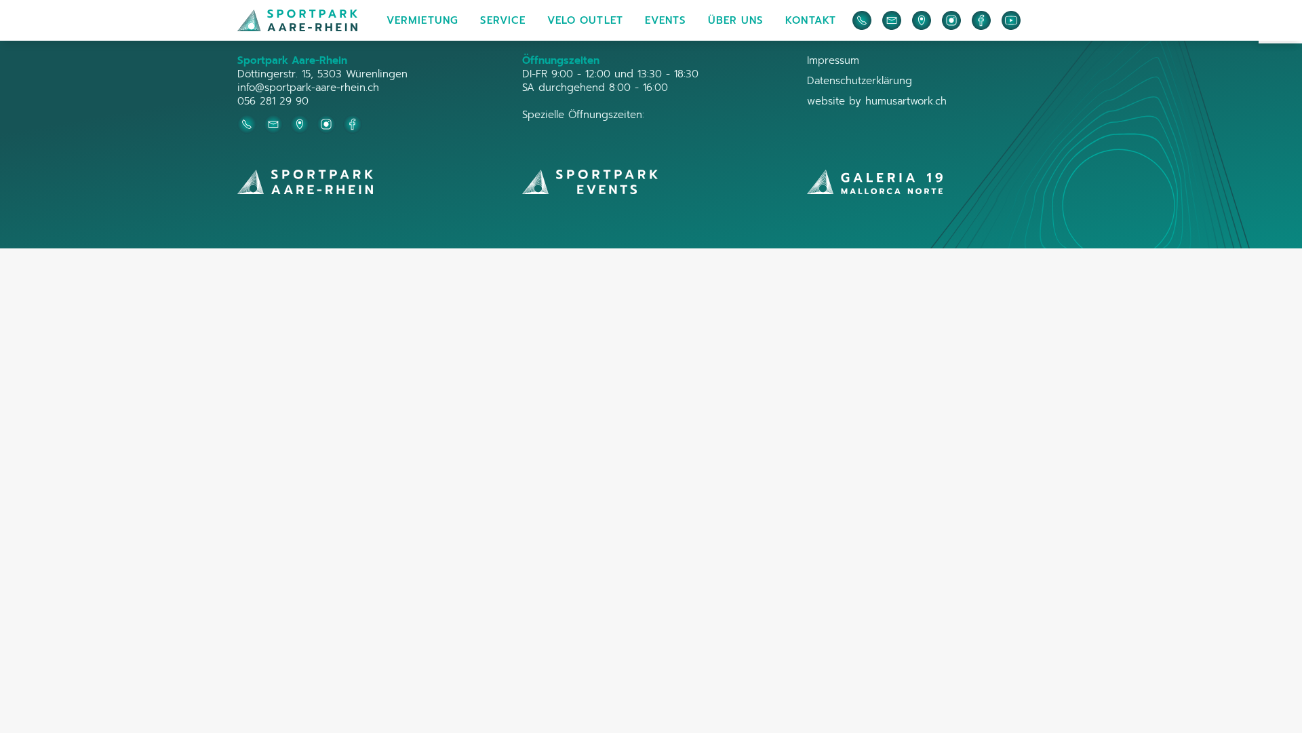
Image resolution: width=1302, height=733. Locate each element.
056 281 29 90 (273, 101)
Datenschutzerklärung (859, 80)
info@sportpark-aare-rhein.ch (308, 87)
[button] (422, 20)
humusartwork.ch (906, 101)
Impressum (833, 60)
